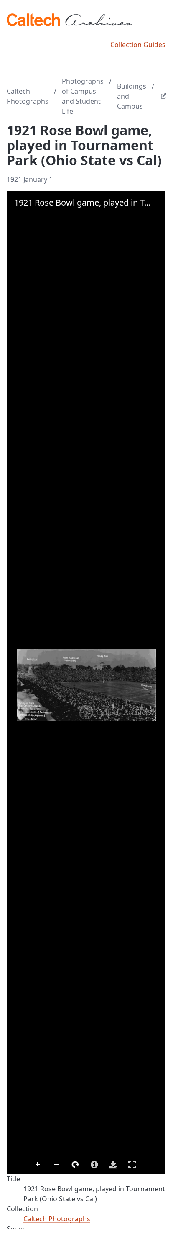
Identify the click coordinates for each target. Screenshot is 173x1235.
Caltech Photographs (27, 96)
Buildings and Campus (131, 96)
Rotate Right (75, 1164)
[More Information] (94, 1164)
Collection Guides (137, 44)
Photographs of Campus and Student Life (83, 96)
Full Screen (132, 1164)
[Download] (113, 1164)
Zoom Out (56, 1164)
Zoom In (38, 1164)
